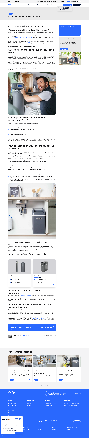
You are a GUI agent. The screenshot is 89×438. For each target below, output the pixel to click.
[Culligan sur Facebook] (33, 422)
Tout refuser (5, 432)
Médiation (68, 429)
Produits (10, 400)
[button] (2, 435)
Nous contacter (64, 49)
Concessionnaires (55, 429)
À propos (10, 409)
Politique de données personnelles (72, 427)
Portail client (61, 1)
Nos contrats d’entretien (49, 405)
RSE (9, 412)
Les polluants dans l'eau (31, 403)
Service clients (48, 400)
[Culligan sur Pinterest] (41, 422)
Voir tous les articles (44, 385)
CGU (38, 427)
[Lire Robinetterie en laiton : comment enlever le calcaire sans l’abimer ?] (44, 368)
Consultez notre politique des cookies (7, 428)
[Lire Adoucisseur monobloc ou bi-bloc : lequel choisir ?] (69, 368)
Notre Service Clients (49, 402)
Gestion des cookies (26, 429)
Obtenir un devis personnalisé (69, 402)
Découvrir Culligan (11, 410)
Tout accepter (19, 432)
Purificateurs (39, 4)
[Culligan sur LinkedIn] (37, 422)
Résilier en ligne (25, 427)
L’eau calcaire (29, 405)
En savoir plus (77, 393)
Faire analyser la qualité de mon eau (70, 405)
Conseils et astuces (12, 414)
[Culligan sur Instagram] (35, 422)
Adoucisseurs (30, 4)
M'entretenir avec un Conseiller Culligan (71, 403)
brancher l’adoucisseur (44, 68)
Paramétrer (12, 432)
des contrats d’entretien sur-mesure (39, 318)
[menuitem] (11, 1)
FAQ (46, 406)
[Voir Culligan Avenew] (44, 273)
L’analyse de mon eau (31, 402)
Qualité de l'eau (30, 400)
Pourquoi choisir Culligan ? (32, 406)
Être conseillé (67, 400)
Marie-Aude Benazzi (25, 335)
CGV (53, 427)
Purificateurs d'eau (12, 403)
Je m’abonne (63, 33)
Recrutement (10, 415)
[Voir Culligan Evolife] (19, 273)
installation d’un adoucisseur (26, 295)
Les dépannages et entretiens (51, 403)
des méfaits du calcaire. (26, 42)
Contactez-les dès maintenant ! (46, 327)
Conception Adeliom (77, 434)
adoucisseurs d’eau (31, 151)
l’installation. (37, 311)
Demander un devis (67, 4)
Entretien (48, 4)
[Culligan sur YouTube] (39, 422)
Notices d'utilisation (12, 405)
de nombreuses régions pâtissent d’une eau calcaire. (22, 37)
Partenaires (40, 429)
